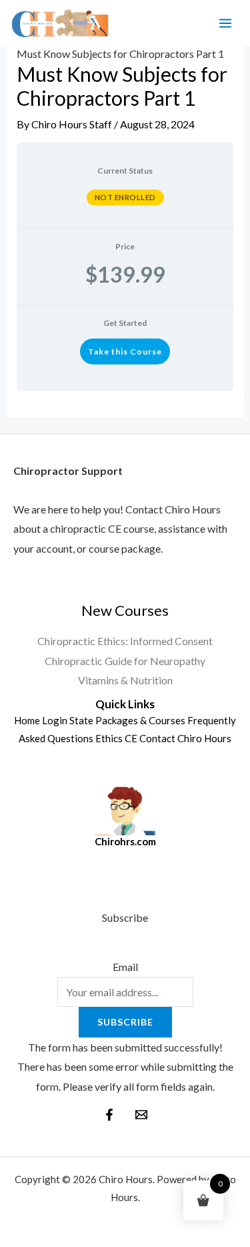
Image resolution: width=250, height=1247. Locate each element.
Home (27, 720)
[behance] (141, 1115)
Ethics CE (116, 738)
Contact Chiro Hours (185, 738)
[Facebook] (109, 1115)
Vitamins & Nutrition (125, 680)
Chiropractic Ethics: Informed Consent (125, 640)
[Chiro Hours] (59, 24)
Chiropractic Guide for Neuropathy (125, 660)
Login (54, 720)
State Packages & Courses (127, 720)
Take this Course (125, 351)
